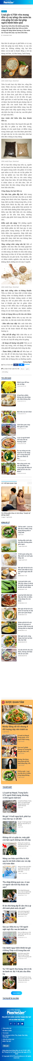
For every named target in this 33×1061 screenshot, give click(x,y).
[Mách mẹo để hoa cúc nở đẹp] (8, 387)
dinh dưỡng (5, 372)
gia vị (27, 369)
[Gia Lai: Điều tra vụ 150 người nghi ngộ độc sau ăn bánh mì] (10, 938)
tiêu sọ (22, 369)
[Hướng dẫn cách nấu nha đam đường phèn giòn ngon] (9, 545)
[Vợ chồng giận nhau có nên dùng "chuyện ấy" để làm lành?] (16, 498)
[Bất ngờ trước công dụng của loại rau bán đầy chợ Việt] (9, 641)
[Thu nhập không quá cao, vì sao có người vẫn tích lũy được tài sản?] (10, 895)
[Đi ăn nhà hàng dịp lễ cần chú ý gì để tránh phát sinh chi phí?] (10, 916)
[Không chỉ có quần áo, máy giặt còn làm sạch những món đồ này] (10, 848)
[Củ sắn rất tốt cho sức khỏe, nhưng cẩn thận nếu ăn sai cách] (9, 655)
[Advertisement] (16, 680)
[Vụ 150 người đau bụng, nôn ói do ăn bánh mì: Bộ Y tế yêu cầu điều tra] (10, 982)
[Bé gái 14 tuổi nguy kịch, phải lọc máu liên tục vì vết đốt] (10, 827)
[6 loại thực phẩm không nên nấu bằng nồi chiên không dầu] (8, 400)
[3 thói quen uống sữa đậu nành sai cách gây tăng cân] (9, 559)
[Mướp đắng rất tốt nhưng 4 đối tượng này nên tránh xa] (17, 714)
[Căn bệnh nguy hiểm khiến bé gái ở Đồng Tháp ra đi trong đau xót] (10, 959)
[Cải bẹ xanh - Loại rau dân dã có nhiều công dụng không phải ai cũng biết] (9, 532)
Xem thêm (16, 993)
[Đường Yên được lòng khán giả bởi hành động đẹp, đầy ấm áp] (9, 768)
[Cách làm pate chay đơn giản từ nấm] (8, 430)
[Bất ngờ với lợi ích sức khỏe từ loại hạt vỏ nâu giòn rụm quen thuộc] (9, 614)
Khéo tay (4, 11)
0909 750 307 (6, 1041)
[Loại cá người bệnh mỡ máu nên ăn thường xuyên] (8, 443)
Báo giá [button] (6, 1046)
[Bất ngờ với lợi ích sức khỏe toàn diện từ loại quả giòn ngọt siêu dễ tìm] (9, 573)
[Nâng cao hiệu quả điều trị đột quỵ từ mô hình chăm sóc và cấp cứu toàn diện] (10, 872)
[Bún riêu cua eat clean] (8, 417)
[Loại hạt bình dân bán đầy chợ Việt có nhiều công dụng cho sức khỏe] (9, 600)
